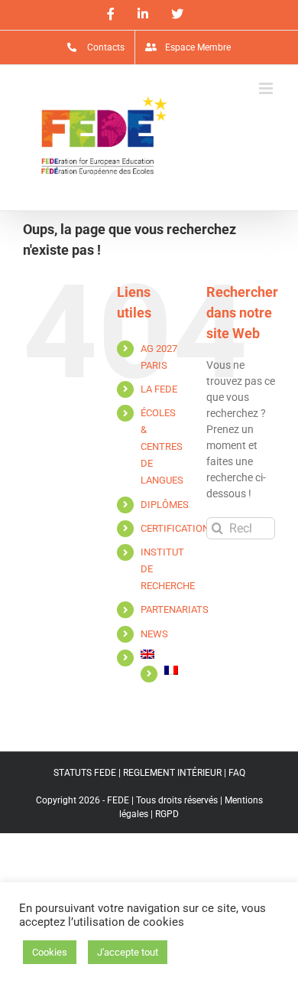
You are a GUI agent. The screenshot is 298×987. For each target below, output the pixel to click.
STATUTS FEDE (84, 772)
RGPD (167, 814)
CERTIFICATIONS (178, 528)
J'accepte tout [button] (127, 952)
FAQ (236, 772)
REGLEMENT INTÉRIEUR (172, 772)
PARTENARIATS (175, 609)
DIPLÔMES (165, 504)
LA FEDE (159, 389)
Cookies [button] (49, 952)
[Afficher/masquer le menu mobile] (267, 88)
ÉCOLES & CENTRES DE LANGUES (162, 446)
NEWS (154, 634)
